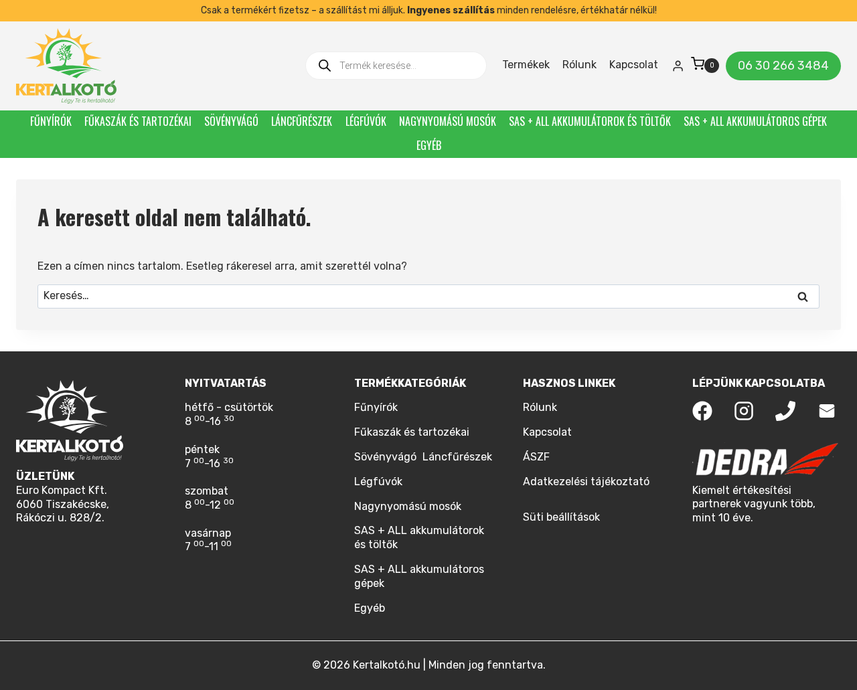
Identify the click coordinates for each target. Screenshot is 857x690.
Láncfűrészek (301, 121)
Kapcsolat (633, 64)
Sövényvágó (231, 121)
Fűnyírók (51, 121)
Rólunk (579, 64)
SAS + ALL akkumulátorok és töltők (590, 121)
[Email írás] (827, 411)
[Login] (678, 65)
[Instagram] (744, 411)
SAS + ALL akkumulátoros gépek (755, 121)
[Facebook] (702, 411)
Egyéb (428, 145)
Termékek (526, 64)
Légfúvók (365, 121)
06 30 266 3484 (783, 65)
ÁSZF (536, 456)
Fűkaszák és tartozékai (137, 121)
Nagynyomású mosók (447, 121)
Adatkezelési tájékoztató (586, 481)
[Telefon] (785, 411)
